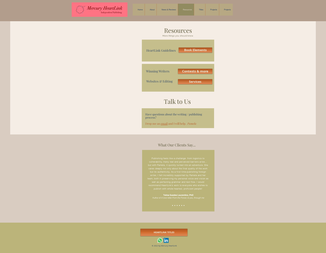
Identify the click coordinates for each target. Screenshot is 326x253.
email (164, 123)
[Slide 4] (179, 205)
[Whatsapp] (159, 240)
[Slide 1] (172, 205)
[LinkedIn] (166, 240)
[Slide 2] (174, 205)
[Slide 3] (177, 205)
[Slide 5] (181, 205)
